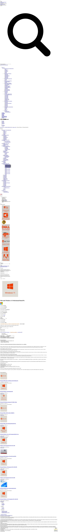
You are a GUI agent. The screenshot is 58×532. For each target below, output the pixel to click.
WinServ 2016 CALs (7, 166)
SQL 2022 (6, 102)
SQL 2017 (6, 104)
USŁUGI (5, 110)
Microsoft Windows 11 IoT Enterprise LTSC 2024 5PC (9, 499)
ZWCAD (6, 109)
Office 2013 (4, 139)
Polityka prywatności (4, 511)
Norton (6, 72)
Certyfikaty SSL (7, 111)
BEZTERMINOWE (7, 141)
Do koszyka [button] (10, 404)
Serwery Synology (7, 89)
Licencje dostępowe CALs (8, 94)
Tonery (6, 153)
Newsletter (1, 268)
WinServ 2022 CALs (7, 165)
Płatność (3, 121)
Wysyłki (3, 507)
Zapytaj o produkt (2, 332)
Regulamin (3, 504)
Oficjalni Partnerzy (2, 204)
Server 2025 (6, 95)
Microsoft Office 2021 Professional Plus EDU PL (8, 423)
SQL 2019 (4, 183)
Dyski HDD (6, 148)
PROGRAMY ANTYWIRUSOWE (8, 68)
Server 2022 (5, 175)
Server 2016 (6, 97)
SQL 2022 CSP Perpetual (8, 103)
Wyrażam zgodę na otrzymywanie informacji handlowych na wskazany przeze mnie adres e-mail (5, 277)
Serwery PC (5, 158)
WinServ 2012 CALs (7, 167)
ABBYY (6, 107)
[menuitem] (30, 89)
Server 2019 (5, 176)
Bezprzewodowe (7, 156)
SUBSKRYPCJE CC (7, 142)
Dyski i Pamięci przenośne (6, 146)
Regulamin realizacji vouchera (5, 512)
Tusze (6, 154)
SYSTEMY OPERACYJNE (5, 163)
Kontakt (3, 122)
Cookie (3, 123)
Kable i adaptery (7, 84)
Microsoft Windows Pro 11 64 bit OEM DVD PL (8, 488)
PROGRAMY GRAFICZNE (8, 78)
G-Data (6, 70)
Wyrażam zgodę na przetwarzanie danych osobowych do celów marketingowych (4, 275)
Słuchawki (4, 160)
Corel (5, 80)
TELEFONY (6, 91)
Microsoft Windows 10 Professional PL (6, 391)
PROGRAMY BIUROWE (7, 73)
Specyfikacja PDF (20, 332)
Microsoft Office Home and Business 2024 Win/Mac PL (9, 380)
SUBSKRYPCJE (7, 187)
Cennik (1, 265)
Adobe (6, 79)
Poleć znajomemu (7, 332)
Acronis (6, 108)
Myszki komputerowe (7, 87)
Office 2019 (6, 76)
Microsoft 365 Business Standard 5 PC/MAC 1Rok (8, 402)
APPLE (6, 93)
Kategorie (1, 128)
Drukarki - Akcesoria (6, 152)
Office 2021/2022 (7, 75)
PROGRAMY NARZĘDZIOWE (6, 186)
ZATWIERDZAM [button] (2, 528)
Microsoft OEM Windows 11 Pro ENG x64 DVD (8, 456)
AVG (5, 69)
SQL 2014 (6, 106)
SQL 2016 (6, 105)
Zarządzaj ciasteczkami (3, 514)
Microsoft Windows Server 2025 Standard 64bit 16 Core (9, 434)
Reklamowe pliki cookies (3, 525)
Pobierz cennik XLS (4, 266)
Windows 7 (6, 100)
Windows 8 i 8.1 (7, 99)
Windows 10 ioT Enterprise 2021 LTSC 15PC (7, 445)
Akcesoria (6, 92)
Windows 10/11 (5, 178)
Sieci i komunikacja (7, 90)
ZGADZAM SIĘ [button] (2, 531)
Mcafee (4, 134)
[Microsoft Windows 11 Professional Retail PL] (10, 298)
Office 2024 (4, 136)
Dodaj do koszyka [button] (2, 329)
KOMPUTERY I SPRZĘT (7, 83)
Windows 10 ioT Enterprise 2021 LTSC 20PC (7, 477)
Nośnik (1, 317)
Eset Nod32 (6, 71)
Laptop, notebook (7, 86)
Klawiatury (6, 85)
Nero (4, 189)
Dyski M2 (6, 147)
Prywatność (3, 125)
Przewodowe (6, 157)
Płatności (3, 508)
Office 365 (6, 74)
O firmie (3, 503)
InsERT (6, 82)
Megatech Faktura (7, 81)
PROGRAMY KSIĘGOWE (5, 143)
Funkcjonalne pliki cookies (3, 521)
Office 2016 (6, 77)
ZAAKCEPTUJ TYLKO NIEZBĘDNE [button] (5, 530)
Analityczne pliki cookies (3, 523)
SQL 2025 (4, 181)
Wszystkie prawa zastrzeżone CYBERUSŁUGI (6, 515)
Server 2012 (6, 98)
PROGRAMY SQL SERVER (8, 101)
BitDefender (5, 131)
